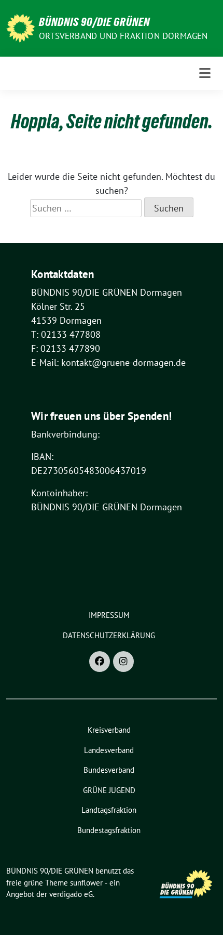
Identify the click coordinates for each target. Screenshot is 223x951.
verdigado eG (71, 894)
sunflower (86, 883)
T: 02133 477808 (66, 334)
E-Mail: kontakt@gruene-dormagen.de (108, 362)
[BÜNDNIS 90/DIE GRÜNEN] (20, 27)
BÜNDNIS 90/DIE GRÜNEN (94, 22)
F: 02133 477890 (65, 348)
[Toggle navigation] (205, 73)
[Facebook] (99, 661)
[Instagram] (123, 661)
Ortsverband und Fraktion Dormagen (123, 36)
